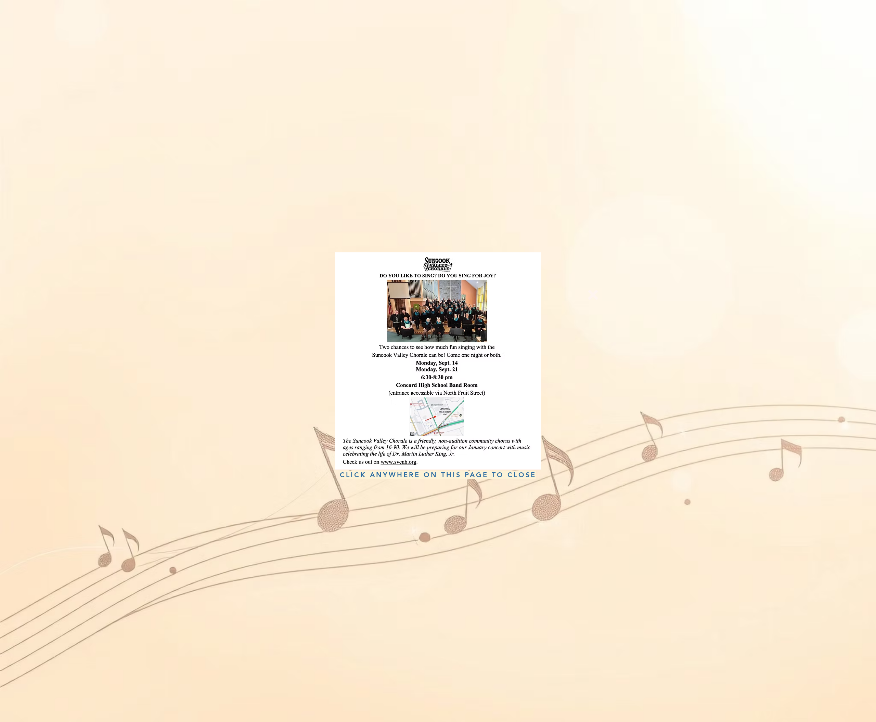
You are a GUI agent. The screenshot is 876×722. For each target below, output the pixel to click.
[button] (593, 295)
